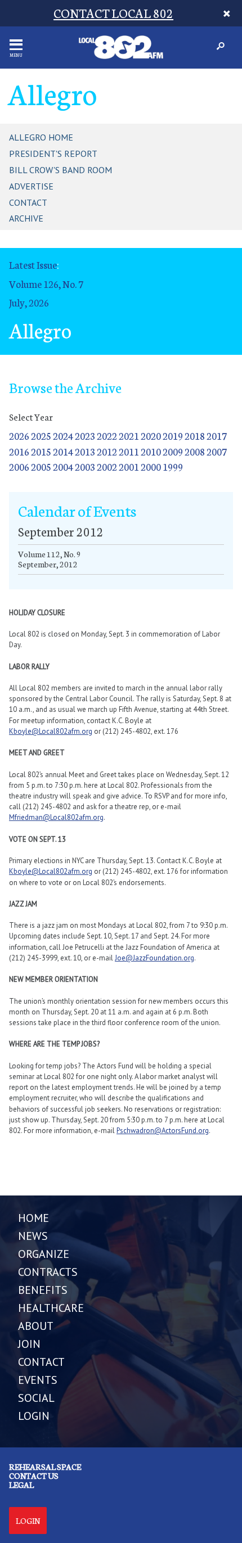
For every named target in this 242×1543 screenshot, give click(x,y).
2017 (217, 435)
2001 (129, 466)
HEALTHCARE (51, 1307)
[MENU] (16, 44)
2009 (173, 451)
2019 (173, 435)
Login (28, 1520)
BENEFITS (43, 1289)
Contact (28, 202)
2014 (63, 451)
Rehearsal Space (45, 1466)
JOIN (29, 1343)
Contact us (34, 1475)
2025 (41, 435)
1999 (173, 466)
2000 (151, 466)
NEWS (33, 1235)
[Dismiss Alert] (226, 13)
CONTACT (41, 1361)
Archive (26, 218)
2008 (195, 451)
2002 (107, 466)
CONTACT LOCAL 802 (113, 12)
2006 (19, 466)
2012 (107, 451)
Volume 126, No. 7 (46, 284)
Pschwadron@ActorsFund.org (162, 1130)
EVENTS (37, 1379)
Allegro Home (41, 137)
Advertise (31, 186)
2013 (85, 451)
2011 (129, 451)
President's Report (53, 153)
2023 (85, 435)
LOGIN (34, 1415)
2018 (195, 435)
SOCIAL (36, 1397)
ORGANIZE (43, 1253)
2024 (63, 435)
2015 (41, 451)
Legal (21, 1484)
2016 (19, 451)
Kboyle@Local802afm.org (50, 731)
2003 (85, 466)
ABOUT (35, 1325)
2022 (107, 435)
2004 (63, 466)
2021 (129, 435)
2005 (41, 466)
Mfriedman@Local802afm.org (56, 817)
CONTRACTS (48, 1271)
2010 (151, 451)
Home (33, 1217)
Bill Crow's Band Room (60, 169)
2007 (217, 451)
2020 (151, 435)
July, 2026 (29, 302)
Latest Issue (33, 265)
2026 (19, 435)
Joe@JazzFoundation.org (154, 958)
